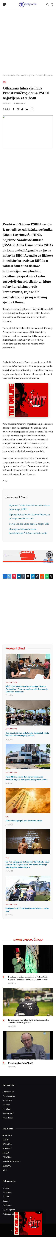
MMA (5, 1170)
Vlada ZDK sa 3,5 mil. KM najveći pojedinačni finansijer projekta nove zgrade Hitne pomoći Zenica (26, 778)
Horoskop (6, 1109)
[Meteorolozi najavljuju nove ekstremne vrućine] (28, 800)
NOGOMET (7, 1135)
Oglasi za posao (9, 1096)
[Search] (47, 4)
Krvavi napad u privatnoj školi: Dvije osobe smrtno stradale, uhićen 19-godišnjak (28, 1021)
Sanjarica (6, 1104)
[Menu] (4, 4)
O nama (6, 1187)
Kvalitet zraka (8, 1113)
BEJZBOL (7, 1165)
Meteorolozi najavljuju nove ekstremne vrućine (24, 820)
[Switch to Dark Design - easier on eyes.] (51, 4)
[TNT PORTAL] (28, 4)
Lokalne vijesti (8, 1091)
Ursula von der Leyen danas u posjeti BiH (29, 523)
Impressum (7, 1192)
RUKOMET (7, 1148)
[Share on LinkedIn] (27, 109)
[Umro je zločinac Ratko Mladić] (28, 1045)
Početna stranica (9, 75)
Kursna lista (7, 1100)
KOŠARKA (7, 1144)
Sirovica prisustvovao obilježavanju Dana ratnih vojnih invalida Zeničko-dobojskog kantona (27, 734)
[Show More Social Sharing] (32, 109)
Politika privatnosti (10, 1214)
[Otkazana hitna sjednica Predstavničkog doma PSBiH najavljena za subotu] (28, 131)
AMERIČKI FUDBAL (11, 1161)
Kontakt (6, 1196)
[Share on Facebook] (14, 109)
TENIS (5, 1139)
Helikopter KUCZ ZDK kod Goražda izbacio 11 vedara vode (27, 909)
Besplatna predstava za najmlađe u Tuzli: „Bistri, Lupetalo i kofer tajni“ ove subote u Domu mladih (27, 978)
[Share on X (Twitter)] (18, 109)
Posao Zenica (8, 1117)
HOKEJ (6, 1152)
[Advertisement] (28, 42)
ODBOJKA (7, 1157)
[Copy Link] (22, 109)
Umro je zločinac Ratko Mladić (20, 1063)
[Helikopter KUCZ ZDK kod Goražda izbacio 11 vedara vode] (28, 888)
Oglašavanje (7, 1205)
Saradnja (6, 1201)
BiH (4, 82)
